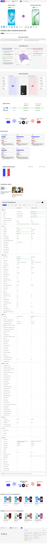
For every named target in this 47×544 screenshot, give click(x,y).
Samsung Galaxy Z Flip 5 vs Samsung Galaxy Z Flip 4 (28, 538)
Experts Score (12, 33)
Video (19, 33)
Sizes (9, 33)
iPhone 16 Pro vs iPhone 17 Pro (37, 537)
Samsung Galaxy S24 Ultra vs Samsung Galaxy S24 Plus (28, 535)
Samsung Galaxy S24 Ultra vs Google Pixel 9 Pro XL (28, 540)
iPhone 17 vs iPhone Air (36, 538)
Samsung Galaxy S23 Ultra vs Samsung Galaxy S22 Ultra (38, 532)
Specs (21, 33)
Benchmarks (16, 33)
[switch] (43, 202)
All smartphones (44, 532)
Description (2, 33)
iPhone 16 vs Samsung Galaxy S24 (28, 532)
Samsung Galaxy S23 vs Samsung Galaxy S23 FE (28, 533)
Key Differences (6, 33)
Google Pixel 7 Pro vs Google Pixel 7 (37, 535)
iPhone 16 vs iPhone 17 (36, 536)
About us (44, 533)
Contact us (44, 534)
